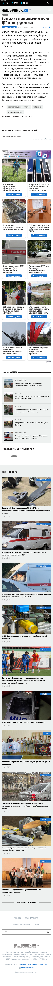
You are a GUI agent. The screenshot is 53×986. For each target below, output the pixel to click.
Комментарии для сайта (41, 139)
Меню (49, 10)
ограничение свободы (15, 112)
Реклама (37, 924)
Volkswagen (37, 107)
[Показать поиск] (48, 3)
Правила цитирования (21, 924)
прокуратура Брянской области (18, 107)
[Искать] (48, 932)
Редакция (17, 918)
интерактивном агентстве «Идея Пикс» (34, 964)
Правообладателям (32, 918)
